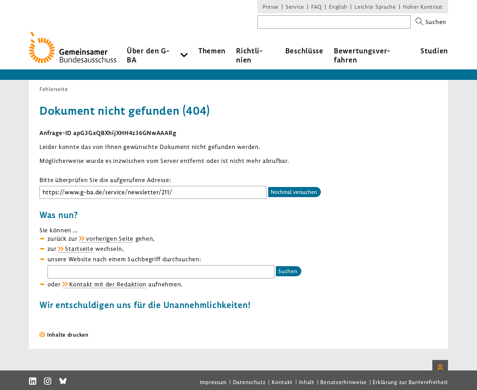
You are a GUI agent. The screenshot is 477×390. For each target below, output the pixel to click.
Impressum (213, 381)
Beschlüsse (304, 50)
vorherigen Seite (109, 238)
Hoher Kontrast (423, 6)
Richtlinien (249, 55)
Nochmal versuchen (294, 191)
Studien (434, 50)
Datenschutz (249, 381)
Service (295, 6)
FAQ (316, 6)
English (338, 6)
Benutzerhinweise (343, 381)
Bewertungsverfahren (362, 55)
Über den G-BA (148, 55)
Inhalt (306, 381)
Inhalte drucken (68, 334)
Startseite (79, 248)
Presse (271, 6)
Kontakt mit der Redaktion (107, 284)
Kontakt (282, 381)
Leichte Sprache (375, 6)
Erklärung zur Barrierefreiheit (410, 381)
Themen (212, 50)
